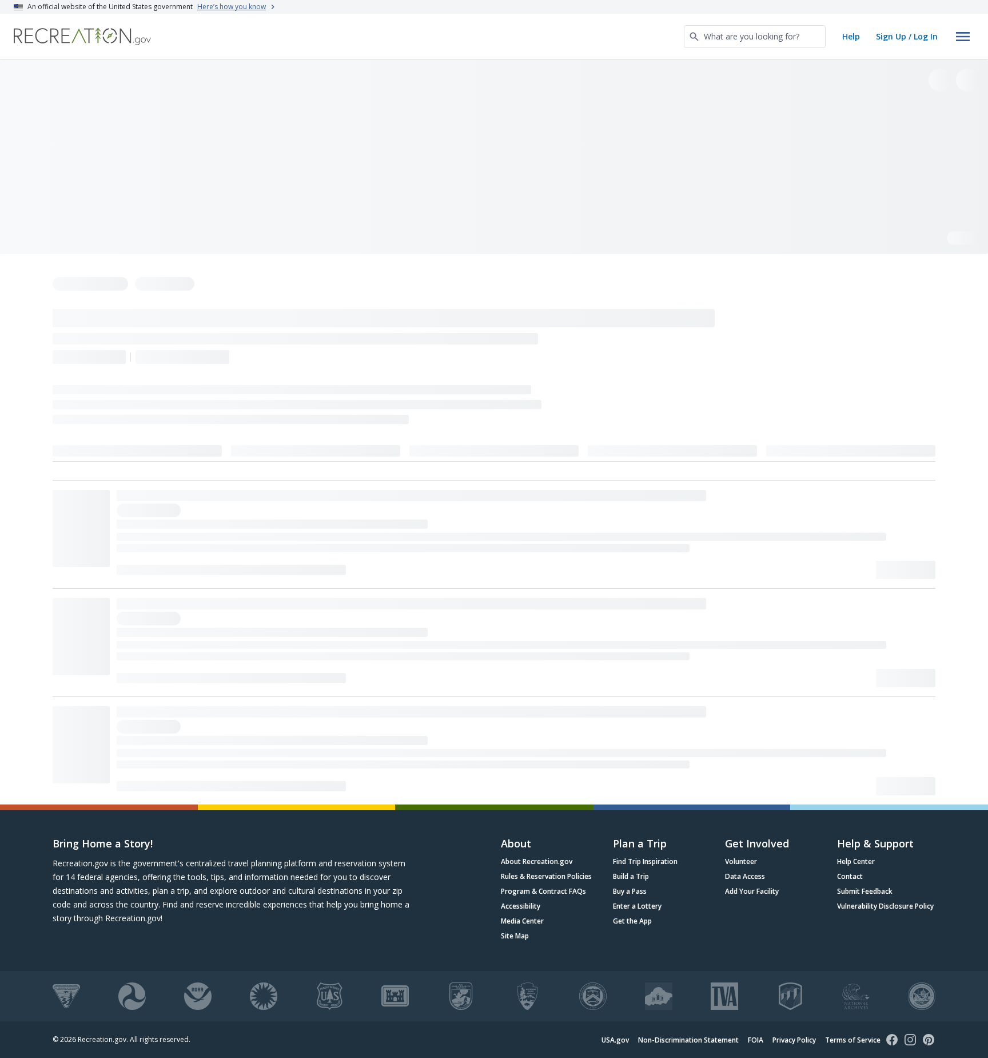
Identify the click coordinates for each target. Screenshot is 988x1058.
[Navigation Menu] (962, 36)
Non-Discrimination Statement (688, 1040)
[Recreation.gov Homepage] (82, 36)
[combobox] (755, 36)
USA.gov (615, 1040)
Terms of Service (853, 1040)
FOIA (755, 1040)
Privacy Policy (794, 1040)
